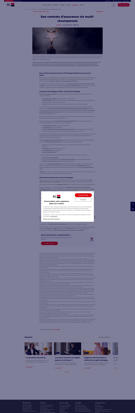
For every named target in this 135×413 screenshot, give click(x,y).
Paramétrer (83, 199)
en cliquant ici (53, 216)
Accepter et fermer (83, 195)
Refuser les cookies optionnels (51, 219)
